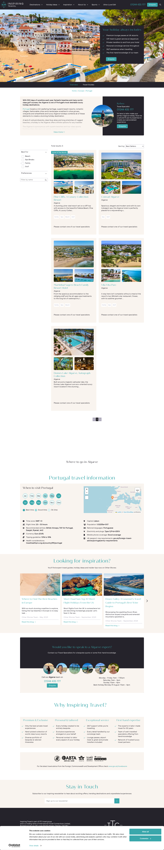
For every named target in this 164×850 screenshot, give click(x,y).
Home (74, 91)
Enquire (152, 5)
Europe (81, 91)
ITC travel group (45, 822)
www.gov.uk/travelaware (117, 766)
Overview (74, 85)
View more (58, 132)
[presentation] (147, 601)
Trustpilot (24, 56)
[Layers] (137, 490)
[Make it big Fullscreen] (86, 497)
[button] (112, 498)
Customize (144, 838)
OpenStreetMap (128, 512)
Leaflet (119, 512)
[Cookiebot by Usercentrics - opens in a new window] (14, 845)
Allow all (145, 832)
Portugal (89, 91)
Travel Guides (88, 85)
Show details (34, 846)
